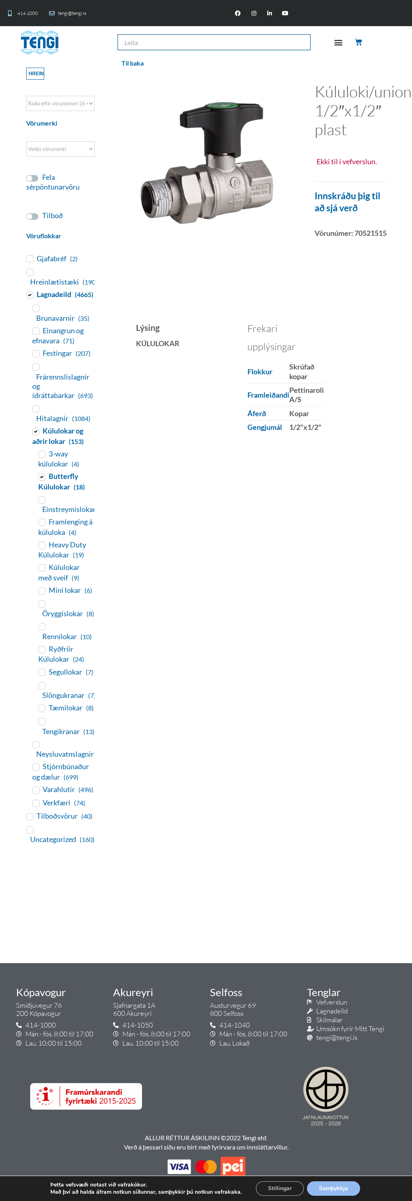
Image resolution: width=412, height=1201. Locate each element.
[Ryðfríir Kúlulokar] (41, 649)
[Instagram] (254, 13)
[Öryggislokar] (41, 603)
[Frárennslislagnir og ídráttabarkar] (35, 366)
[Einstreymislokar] (41, 499)
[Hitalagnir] (35, 408)
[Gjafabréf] (29, 258)
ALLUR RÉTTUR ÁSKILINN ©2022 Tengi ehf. (206, 1137)
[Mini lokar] (41, 590)
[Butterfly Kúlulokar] (41, 476)
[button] (338, 42)
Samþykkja (333, 1188)
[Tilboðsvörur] (29, 816)
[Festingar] (35, 353)
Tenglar (323, 992)
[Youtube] (285, 13)
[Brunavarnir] (35, 308)
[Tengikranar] (41, 721)
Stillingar (280, 1188)
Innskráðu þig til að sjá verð (347, 201)
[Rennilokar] (41, 626)
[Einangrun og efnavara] (35, 331)
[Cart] (359, 42)
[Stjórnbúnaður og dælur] (35, 767)
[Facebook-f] (238, 13)
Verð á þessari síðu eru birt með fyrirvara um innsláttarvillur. (206, 1147)
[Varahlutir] (35, 789)
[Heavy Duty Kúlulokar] (41, 545)
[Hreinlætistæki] (29, 272)
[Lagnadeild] (29, 294)
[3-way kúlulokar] (41, 454)
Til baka (133, 63)
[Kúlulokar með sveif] (41, 567)
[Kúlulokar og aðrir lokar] (35, 431)
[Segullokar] (41, 672)
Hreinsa (36, 73)
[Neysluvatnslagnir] (35, 744)
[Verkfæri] (35, 803)
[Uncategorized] (29, 829)
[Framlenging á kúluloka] (41, 522)
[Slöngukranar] (41, 685)
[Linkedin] (269, 13)
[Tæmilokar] (41, 708)
